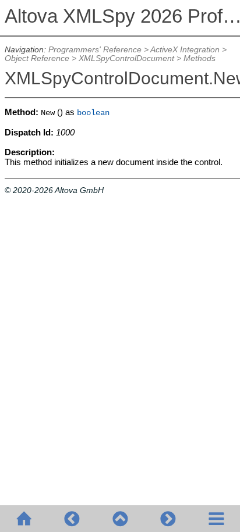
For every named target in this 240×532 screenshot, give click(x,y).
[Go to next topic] (168, 518)
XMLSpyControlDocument (126, 58)
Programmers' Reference (95, 49)
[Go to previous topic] (72, 518)
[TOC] (216, 518)
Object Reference (37, 58)
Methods (199, 58)
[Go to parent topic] (120, 518)
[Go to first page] (24, 518)
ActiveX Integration (185, 49)
